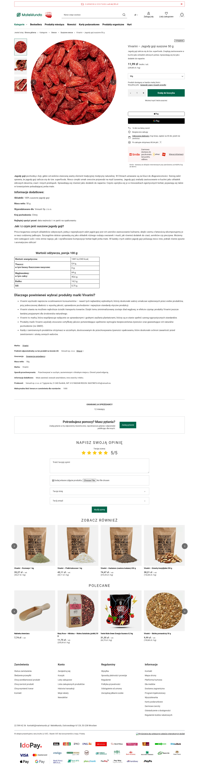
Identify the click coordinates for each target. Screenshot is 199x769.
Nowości (71, 24)
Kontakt (18, 693)
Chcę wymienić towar (24, 688)
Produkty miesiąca (54, 24)
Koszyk (61, 675)
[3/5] (95, 453)
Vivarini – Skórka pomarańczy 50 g (157, 634)
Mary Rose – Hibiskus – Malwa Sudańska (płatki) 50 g (78, 635)
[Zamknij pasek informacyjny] (181, 4)
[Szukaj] (124, 14)
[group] (73, 82)
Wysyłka (105, 671)
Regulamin (106, 680)
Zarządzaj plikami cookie (112, 693)
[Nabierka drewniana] (34, 610)
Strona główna (30, 33)
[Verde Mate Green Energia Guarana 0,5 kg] (121, 610)
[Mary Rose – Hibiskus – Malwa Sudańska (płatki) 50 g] (78, 610)
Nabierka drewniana (21, 634)
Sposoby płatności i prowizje (114, 675)
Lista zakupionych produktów (71, 684)
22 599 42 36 (20, 725)
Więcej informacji (176, 154)
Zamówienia (21, 664)
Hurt (129, 24)
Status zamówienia (23, 671)
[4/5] (100, 453)
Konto (61, 664)
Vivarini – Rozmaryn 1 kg (24, 568)
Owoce (54, 33)
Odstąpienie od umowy (111, 688)
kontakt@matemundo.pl (38, 725)
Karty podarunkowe (89, 24)
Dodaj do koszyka (166, 93)
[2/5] (89, 453)
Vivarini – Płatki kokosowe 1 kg (70, 568)
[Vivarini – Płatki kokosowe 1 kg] (78, 545)
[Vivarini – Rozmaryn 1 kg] (34, 545)
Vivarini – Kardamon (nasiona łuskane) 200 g (118, 568)
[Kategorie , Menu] (27, 24)
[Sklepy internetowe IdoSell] (160, 734)
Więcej (79, 351)
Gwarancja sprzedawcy (35, 356)
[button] (33, 82)
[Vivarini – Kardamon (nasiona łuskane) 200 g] (121, 545)
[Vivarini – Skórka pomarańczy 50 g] (164, 610)
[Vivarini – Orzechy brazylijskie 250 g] (164, 545)
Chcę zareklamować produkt (27, 680)
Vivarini (25, 345)
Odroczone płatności (140, 136)
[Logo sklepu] (33, 14)
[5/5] (106, 453)
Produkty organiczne (113, 24)
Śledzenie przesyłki (22, 675)
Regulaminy (108, 664)
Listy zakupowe (65, 680)
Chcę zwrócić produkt (24, 684)
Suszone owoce (67, 33)
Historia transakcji (66, 688)
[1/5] (84, 453)
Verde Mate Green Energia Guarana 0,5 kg (117, 634)
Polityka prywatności (110, 684)
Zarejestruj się (64, 671)
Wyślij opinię (99, 509)
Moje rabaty (63, 693)
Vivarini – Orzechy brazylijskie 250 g (158, 568)
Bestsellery (36, 24)
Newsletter (63, 697)
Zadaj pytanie (128, 425)
